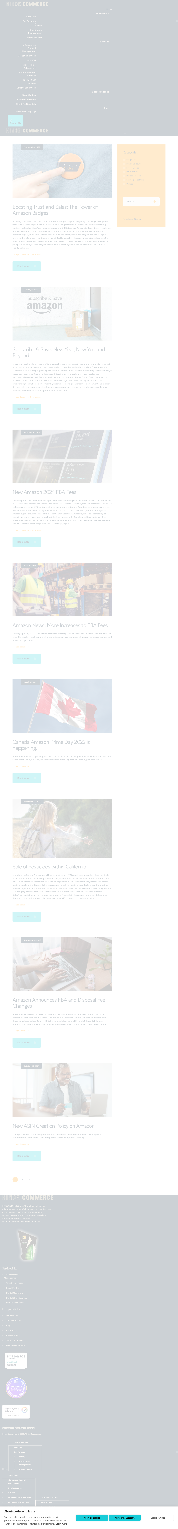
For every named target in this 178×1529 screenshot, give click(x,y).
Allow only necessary (125, 1517)
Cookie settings (157, 1517)
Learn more (61, 1523)
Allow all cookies (92, 1517)
